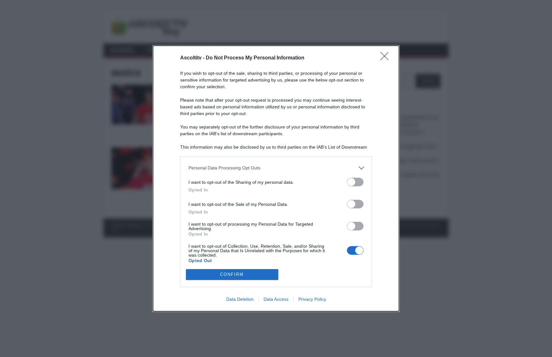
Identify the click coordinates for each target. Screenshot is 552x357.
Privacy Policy (312, 299)
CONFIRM (232, 274)
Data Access (276, 299)
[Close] (386, 58)
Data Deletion (240, 299)
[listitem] (276, 168)
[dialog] (276, 178)
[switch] (355, 182)
